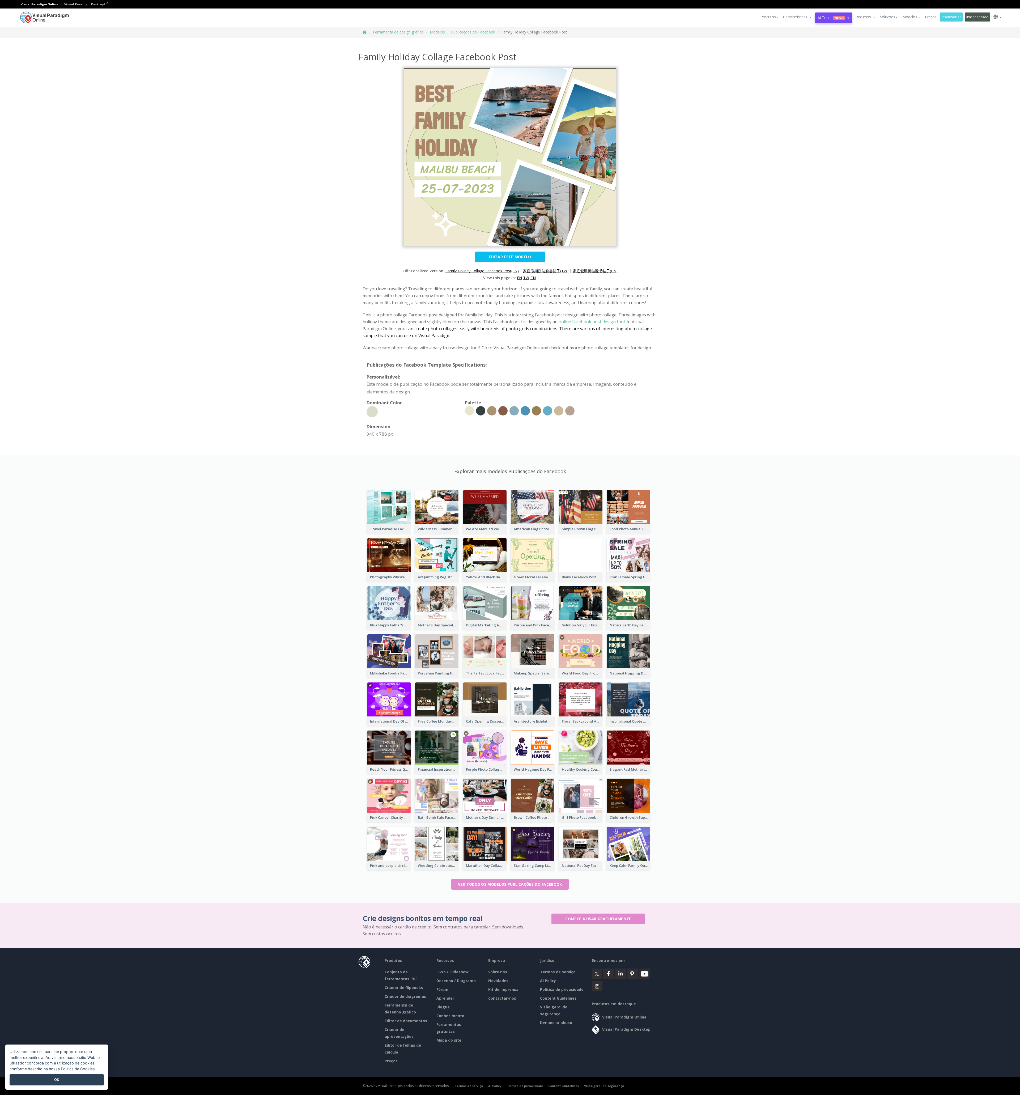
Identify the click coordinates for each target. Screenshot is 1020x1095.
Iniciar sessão (977, 16)
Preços (930, 16)
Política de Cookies (78, 1069)
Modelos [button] (909, 16)
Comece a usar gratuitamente (598, 918)
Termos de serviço (558, 971)
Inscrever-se (951, 16)
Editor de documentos (406, 1020)
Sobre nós (497, 971)
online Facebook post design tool (592, 322)
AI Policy (548, 980)
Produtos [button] (768, 16)
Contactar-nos (502, 998)
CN (533, 277)
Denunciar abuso (556, 1022)
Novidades (498, 980)
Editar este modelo (510, 256)
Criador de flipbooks (404, 987)
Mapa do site (448, 1040)
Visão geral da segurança (604, 1086)
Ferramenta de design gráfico (398, 32)
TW (526, 277)
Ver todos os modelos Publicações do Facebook (510, 884)
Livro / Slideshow (452, 971)
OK (56, 1079)
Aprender (445, 998)
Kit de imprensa (503, 989)
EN (519, 277)
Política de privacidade (562, 989)
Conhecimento (450, 1015)
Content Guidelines (558, 998)
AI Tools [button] (831, 17)
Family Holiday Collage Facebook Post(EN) (482, 270)
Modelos (437, 32)
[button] (797, 17)
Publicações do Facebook (473, 32)
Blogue (443, 1006)
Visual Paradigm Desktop (84, 4)
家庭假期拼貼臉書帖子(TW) (545, 270)
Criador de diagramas (405, 996)
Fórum (442, 989)
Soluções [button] (887, 16)
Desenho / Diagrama (456, 980)
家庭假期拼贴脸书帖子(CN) (595, 270)
